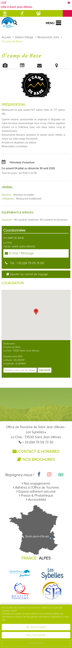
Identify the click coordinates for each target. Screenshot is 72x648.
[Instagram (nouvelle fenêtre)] (49, 474)
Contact (44, 65)
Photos (10, 65)
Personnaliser (36, 643)
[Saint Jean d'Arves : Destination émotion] (20, 574)
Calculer (44, 370)
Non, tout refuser (36, 635)
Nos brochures (39, 459)
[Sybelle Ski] (52, 574)
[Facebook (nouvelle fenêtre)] (39, 474)
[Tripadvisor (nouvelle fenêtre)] (60, 474)
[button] (36, 311)
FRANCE (29, 558)
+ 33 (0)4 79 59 (33, 442)
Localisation (61, 65)
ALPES (45, 558)
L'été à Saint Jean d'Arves (16, 7)
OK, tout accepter (36, 627)
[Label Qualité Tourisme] (20, 591)
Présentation (27, 65)
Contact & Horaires (39, 451)
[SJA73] (52, 591)
